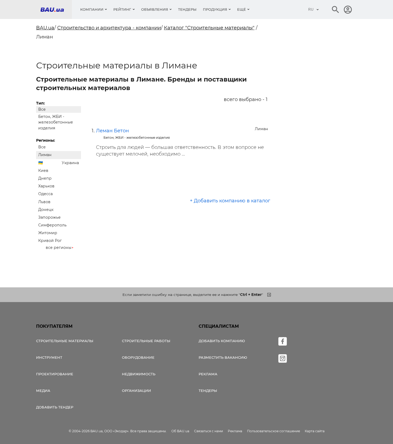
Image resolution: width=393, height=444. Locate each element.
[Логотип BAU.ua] (56, 9)
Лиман (45, 154)
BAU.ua (45, 28)
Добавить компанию (222, 341)
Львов (44, 201)
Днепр (45, 178)
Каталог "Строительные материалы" (209, 28)
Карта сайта (315, 431)
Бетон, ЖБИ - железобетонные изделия (55, 122)
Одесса (45, 193)
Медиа (43, 390)
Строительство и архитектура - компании (109, 28)
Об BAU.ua (180, 431)
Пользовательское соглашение (273, 431)
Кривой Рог (50, 240)
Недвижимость (138, 374)
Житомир (47, 232)
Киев (43, 170)
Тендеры (187, 9)
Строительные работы (146, 341)
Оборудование (138, 357)
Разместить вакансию (223, 357)
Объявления (154, 9)
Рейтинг (122, 9)
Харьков (46, 186)
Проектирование (54, 374)
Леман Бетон (112, 131)
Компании (91, 9)
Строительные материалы (64, 341)
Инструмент (49, 357)
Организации (136, 390)
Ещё (241, 9)
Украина (70, 162)
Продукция (215, 9)
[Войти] (348, 9)
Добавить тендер (54, 407)
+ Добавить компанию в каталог (230, 201)
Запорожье (49, 217)
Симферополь (52, 225)
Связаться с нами (208, 431)
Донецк (45, 209)
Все (42, 109)
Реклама (208, 374)
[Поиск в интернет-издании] (335, 9)
